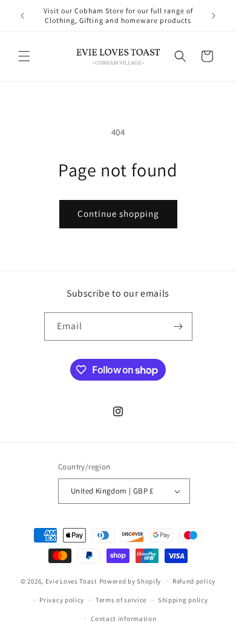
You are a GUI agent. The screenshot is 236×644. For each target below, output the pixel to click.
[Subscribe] (178, 326)
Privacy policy (61, 600)
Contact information (123, 618)
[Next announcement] (213, 15)
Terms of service (121, 600)
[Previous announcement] (22, 15)
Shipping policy (183, 600)
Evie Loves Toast (71, 581)
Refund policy (193, 581)
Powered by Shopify (130, 581)
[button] (24, 56)
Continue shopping (118, 213)
